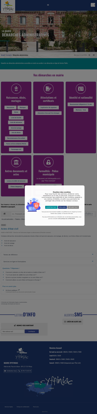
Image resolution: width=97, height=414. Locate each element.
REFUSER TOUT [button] (73, 207)
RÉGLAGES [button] (62, 207)
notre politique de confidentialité (66, 218)
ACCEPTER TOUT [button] (51, 207)
